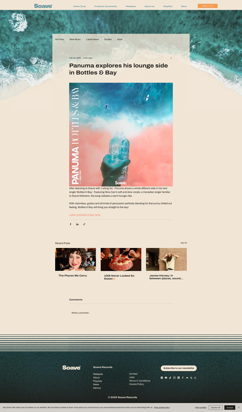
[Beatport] (191, 377)
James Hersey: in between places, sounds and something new (165, 277)
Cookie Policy (136, 384)
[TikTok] (170, 377)
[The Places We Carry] (75, 259)
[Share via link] (84, 224)
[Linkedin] (178, 377)
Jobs (132, 377)
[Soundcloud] (187, 377)
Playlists (97, 381)
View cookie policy (162, 407)
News (96, 384)
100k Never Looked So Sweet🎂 (119, 277)
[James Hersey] (166, 259)
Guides (108, 39)
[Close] (238, 407)
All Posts (59, 39)
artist (119, 39)
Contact (133, 373)
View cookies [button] (200, 407)
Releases (98, 374)
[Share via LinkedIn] (77, 224)
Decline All (215, 408)
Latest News (92, 39)
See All (184, 243)
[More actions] (171, 58)
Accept (230, 408)
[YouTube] (166, 377)
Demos (97, 388)
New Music (75, 39)
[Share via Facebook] (70, 224)
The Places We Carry (73, 275)
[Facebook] (182, 377)
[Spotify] (161, 377)
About (96, 377)
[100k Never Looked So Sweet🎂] (121, 259)
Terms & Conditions (139, 380)
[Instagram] (174, 377)
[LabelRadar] (195, 377)
